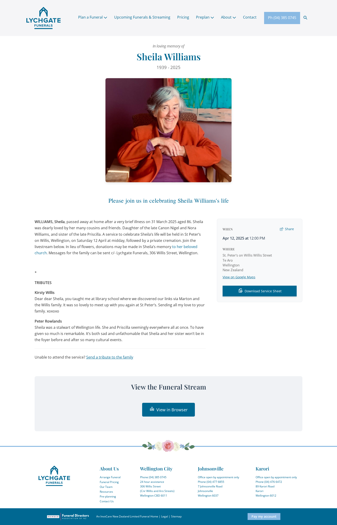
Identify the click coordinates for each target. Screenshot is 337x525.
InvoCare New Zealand (114, 516)
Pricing (183, 17)
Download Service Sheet (263, 291)
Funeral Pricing (109, 482)
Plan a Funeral (91, 17)
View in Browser (172, 409)
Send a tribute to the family (109, 357)
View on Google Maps (239, 277)
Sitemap (176, 516)
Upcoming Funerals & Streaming (142, 17)
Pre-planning (108, 496)
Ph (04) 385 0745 (282, 17)
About (226, 17)
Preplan (203, 17)
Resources (106, 492)
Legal (164, 516)
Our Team (106, 487)
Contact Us (107, 501)
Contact (250, 17)
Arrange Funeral (110, 477)
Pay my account (263, 516)
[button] (305, 17)
